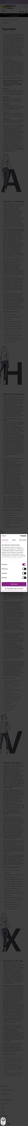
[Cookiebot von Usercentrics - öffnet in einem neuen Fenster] (20, 536)
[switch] (24, 569)
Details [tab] (14, 540)
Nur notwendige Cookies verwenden (14, 588)
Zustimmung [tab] (5, 540)
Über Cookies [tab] (22, 540)
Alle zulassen (14, 584)
